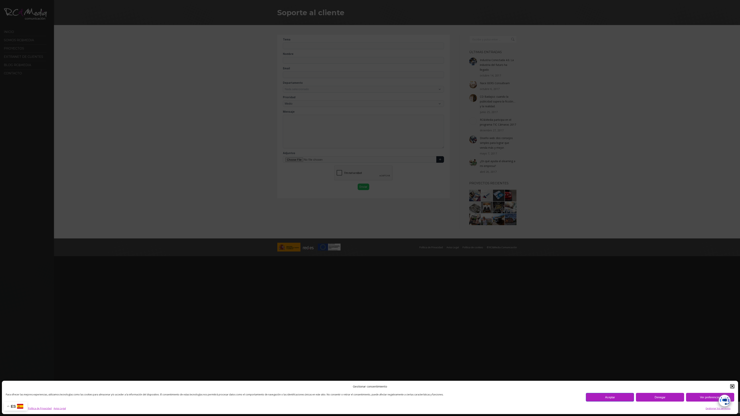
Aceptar (610, 397)
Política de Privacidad (40, 408)
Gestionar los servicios (718, 408)
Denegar (660, 397)
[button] (732, 386)
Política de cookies (16, 408)
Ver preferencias (710, 397)
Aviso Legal (60, 408)
